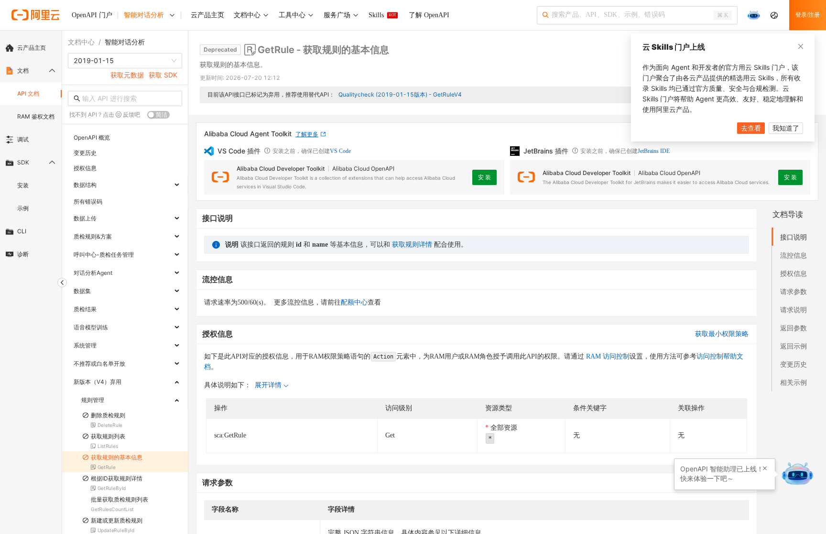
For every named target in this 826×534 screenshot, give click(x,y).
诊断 (23, 254)
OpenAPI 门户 (92, 15)
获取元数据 (127, 75)
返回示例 (793, 346)
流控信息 (793, 255)
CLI (21, 231)
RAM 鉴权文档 (35, 116)
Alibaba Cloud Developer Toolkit (281, 168)
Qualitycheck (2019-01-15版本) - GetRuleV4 (400, 94)
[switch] (158, 115)
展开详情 (268, 385)
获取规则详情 (412, 244)
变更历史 (793, 364)
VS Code (340, 151)
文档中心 (81, 42)
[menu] (31, 151)
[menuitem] (31, 47)
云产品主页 (31, 47)
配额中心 (354, 302)
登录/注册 (807, 14)
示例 (23, 208)
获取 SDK (163, 75)
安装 (23, 185)
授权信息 (793, 273)
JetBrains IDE (654, 151)
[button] (765, 468)
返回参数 (793, 328)
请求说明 (793, 309)
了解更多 (306, 134)
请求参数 (793, 291)
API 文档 (28, 93)
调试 (23, 139)
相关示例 (793, 382)
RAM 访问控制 (607, 356)
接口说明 (793, 237)
